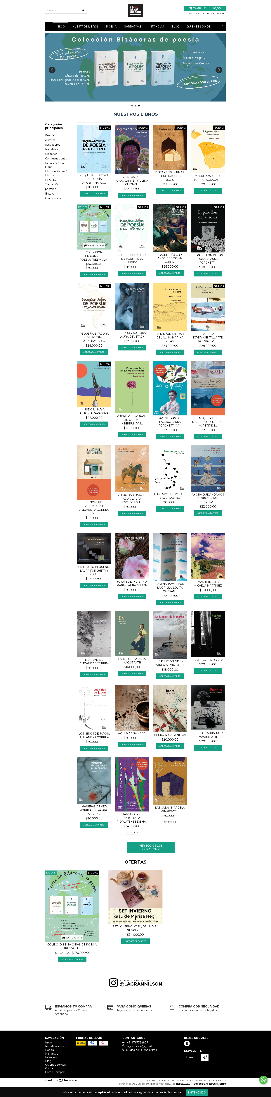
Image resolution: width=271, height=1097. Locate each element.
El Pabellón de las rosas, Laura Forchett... (208, 259)
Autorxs (50, 140)
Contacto (51, 1068)
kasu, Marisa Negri (132, 733)
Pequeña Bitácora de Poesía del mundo (131, 258)
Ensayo (50, 193)
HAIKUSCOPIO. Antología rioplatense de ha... (132, 818)
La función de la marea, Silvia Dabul (170, 663)
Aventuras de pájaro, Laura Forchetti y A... (170, 422)
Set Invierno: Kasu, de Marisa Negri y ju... (135, 928)
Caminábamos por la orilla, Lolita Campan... (170, 587)
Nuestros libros (85, 26)
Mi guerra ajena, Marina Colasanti (208, 177)
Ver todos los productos (151, 847)
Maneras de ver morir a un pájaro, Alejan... (94, 810)
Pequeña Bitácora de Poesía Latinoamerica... (94, 337)
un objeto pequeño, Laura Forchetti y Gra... (94, 570)
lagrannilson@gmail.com (142, 1046)
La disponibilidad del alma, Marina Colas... (170, 337)
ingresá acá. (183, 1084)
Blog (175, 26)
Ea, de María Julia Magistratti (132, 660)
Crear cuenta (195, 13)
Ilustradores (52, 144)
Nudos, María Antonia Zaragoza (94, 411)
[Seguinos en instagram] (187, 1043)
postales (50, 189)
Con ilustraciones (56, 158)
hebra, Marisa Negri (170, 735)
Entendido (197, 1092)
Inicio (60, 26)
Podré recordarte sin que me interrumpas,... (132, 420)
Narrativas (132, 26)
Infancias (156, 26)
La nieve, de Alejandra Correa (94, 661)
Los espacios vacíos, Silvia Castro (170, 495)
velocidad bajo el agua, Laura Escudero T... (131, 498)
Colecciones (53, 198)
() (207, 8)
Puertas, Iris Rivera (207, 659)
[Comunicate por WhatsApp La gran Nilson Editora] (263, 1080)
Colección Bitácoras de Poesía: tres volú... (94, 256)
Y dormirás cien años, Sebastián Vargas (170, 258)
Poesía (111, 26)
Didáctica (51, 154)
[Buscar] (83, 10)
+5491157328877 (137, 1042)
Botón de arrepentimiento (210, 1084)
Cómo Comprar (55, 1072)
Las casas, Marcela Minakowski (170, 809)
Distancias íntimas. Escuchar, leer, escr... (170, 176)
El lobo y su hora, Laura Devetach (132, 334)
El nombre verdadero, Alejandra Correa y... (94, 508)
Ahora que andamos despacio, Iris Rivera (208, 498)
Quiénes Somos (198, 26)
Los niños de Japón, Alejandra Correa (94, 735)
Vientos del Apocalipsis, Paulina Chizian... (132, 180)
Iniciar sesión (215, 13)
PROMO (50, 179)
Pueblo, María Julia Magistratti (207, 734)
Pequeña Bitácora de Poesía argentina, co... (94, 179)
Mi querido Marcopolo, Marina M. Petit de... (207, 422)
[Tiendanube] (61, 1081)
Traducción (52, 184)
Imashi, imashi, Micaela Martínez (208, 583)
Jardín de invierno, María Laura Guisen (132, 583)
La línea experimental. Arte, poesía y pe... (207, 337)
